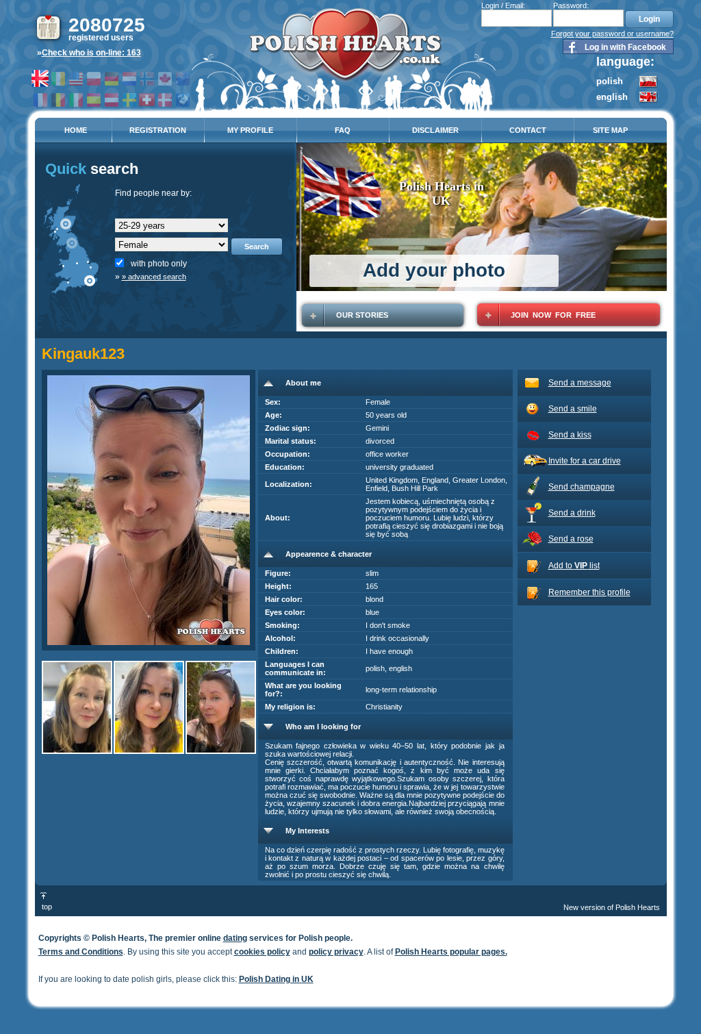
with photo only (159, 263)
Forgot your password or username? (612, 33)
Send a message (579, 383)
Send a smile (572, 409)
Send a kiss (569, 435)
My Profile (250, 130)
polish (609, 81)
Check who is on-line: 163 (91, 53)
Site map (610, 130)
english (612, 97)
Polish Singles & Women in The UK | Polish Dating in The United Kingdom (345, 49)
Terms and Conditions (80, 952)
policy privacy (336, 952)
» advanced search (154, 277)
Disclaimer (435, 130)
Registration (157, 130)
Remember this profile (589, 592)
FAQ (342, 130)
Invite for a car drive (584, 461)
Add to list (574, 565)
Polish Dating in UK (276, 979)
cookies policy (262, 952)
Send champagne (581, 487)
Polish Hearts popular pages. (451, 952)
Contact (527, 130)
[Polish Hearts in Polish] (648, 85)
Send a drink (572, 513)
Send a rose (571, 539)
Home (75, 130)
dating (235, 938)
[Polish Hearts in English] (648, 100)
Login (649, 19)
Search (256, 246)
